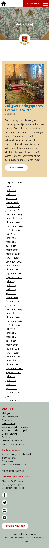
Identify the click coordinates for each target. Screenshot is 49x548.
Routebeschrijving (10, 416)
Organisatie (7, 420)
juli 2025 (10, 233)
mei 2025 (11, 241)
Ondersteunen (8, 423)
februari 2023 (13, 348)
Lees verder (16, 167)
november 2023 (14, 313)
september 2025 (14, 226)
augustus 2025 (13, 230)
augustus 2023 (13, 324)
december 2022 (14, 356)
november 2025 (14, 218)
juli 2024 (10, 281)
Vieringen (6, 413)
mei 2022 (11, 384)
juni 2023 (11, 332)
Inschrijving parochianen (13, 444)
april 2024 (11, 293)
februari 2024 (13, 301)
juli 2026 (10, 186)
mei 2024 (11, 289)
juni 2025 (11, 237)
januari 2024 (12, 305)
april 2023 (11, 340)
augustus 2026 (14, 182)
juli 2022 (10, 376)
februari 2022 (13, 392)
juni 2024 (11, 285)
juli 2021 (10, 396)
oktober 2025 (13, 222)
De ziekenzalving (9, 433)
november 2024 (14, 265)
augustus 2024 (14, 277)
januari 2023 (12, 352)
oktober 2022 (13, 364)
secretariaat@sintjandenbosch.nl (19, 454)
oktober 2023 (13, 317)
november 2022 (14, 360)
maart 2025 (12, 249)
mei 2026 (11, 194)
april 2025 (11, 245)
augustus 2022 (13, 372)
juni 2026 (11, 190)
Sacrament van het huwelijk (15, 427)
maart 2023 (12, 344)
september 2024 (15, 273)
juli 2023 (10, 328)
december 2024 (14, 261)
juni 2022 (11, 380)
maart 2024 (12, 297)
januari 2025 (12, 257)
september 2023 (14, 321)
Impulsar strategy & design (27, 534)
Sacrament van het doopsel (14, 430)
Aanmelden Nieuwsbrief (15, 526)
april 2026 (11, 198)
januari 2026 (12, 210)
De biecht (6, 437)
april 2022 (11, 388)
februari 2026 (13, 206)
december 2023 (14, 309)
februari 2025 (13, 253)
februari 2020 (13, 400)
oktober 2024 (13, 269)
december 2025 (14, 214)
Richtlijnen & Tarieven (12, 440)
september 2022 (14, 368)
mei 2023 (11, 336)
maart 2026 (12, 202)
